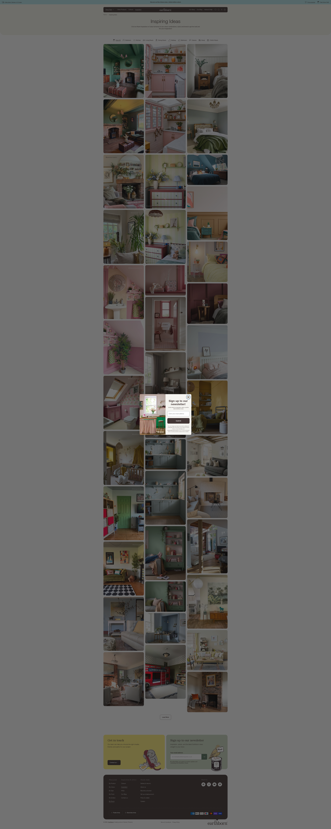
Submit (178, 421)
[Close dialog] (188, 397)
